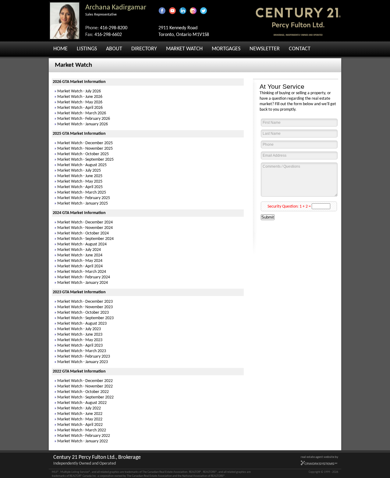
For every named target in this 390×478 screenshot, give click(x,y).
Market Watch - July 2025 (79, 170)
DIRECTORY (144, 49)
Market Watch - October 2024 (83, 233)
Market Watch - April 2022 (80, 425)
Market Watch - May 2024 (79, 261)
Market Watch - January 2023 (82, 362)
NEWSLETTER (265, 49)
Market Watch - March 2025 (81, 192)
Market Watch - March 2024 (81, 271)
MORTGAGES (226, 49)
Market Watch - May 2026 (79, 102)
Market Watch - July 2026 (79, 91)
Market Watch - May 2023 (79, 340)
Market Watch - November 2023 (85, 307)
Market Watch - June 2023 (79, 334)
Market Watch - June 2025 (79, 176)
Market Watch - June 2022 (79, 414)
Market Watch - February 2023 (83, 356)
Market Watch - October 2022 (83, 392)
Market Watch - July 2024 (79, 250)
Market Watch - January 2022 (82, 441)
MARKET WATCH (184, 49)
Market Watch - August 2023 (82, 323)
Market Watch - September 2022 (85, 397)
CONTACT (299, 49)
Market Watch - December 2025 (85, 143)
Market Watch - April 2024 (80, 266)
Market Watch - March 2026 (81, 113)
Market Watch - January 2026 (82, 124)
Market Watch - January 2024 (82, 282)
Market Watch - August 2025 (82, 165)
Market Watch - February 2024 (83, 277)
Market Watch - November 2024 (85, 228)
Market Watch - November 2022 (85, 386)
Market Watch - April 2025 (80, 187)
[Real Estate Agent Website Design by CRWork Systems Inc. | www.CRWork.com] (319, 464)
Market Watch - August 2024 (82, 244)
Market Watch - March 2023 (81, 351)
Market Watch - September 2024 (85, 239)
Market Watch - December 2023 (85, 301)
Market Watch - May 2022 (79, 419)
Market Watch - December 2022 (85, 381)
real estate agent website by (319, 457)
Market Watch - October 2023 (83, 312)
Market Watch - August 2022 (82, 403)
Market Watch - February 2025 (83, 198)
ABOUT (114, 49)
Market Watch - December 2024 (85, 222)
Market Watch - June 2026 (79, 97)
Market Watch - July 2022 (79, 408)
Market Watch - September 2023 (85, 318)
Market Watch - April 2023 (80, 345)
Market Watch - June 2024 (79, 255)
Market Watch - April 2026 (80, 107)
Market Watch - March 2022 (81, 430)
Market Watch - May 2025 (79, 181)
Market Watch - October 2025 (83, 154)
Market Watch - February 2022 (83, 435)
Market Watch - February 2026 (83, 118)
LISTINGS (87, 49)
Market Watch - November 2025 (85, 148)
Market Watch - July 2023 (79, 329)
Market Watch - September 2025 (85, 159)
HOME (60, 49)
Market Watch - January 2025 (82, 203)
